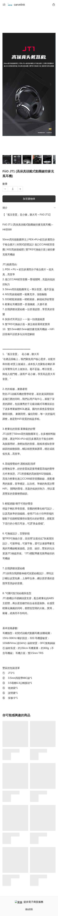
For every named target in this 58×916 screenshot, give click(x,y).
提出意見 (29, 909)
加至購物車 (29, 198)
